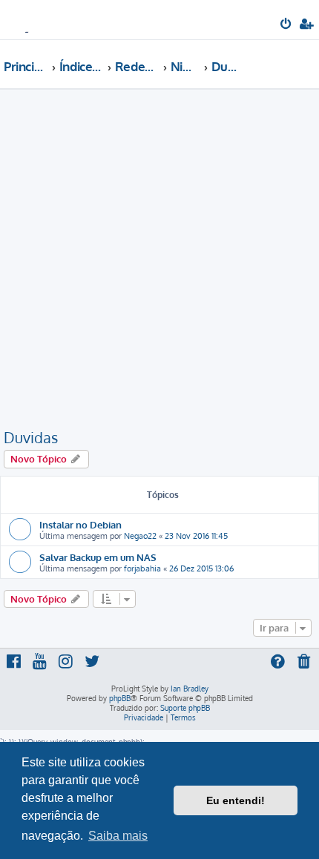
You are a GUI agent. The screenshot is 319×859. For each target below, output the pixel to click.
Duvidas (31, 437)
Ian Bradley (189, 688)
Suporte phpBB (185, 707)
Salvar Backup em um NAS (98, 557)
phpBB (120, 698)
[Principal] (35, 19)
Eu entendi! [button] (235, 800)
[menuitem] (287, 25)
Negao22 (140, 536)
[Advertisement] (159, 261)
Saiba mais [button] (118, 835)
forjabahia (142, 568)
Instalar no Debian (80, 524)
